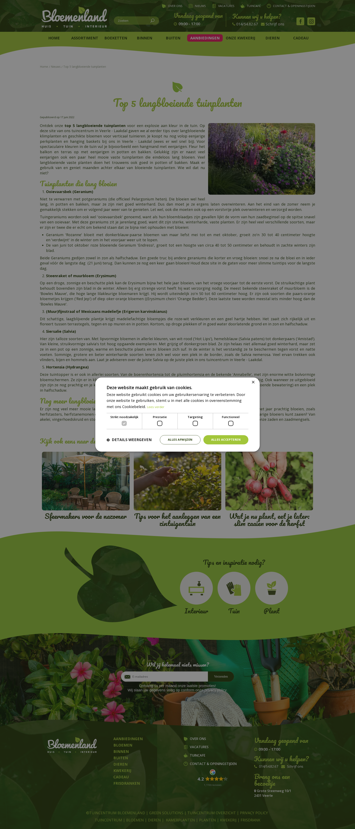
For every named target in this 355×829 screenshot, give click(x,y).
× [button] (253, 382)
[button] (129, 439)
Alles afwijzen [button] (180, 440)
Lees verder (155, 407)
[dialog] (177, 414)
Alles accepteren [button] (226, 440)
